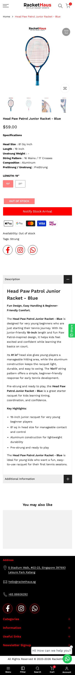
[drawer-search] (60, 6)
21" (21, 185)
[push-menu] (6, 6)
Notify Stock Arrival (37, 211)
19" (9, 185)
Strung (14, 238)
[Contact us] (67, 658)
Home (6, 16)
